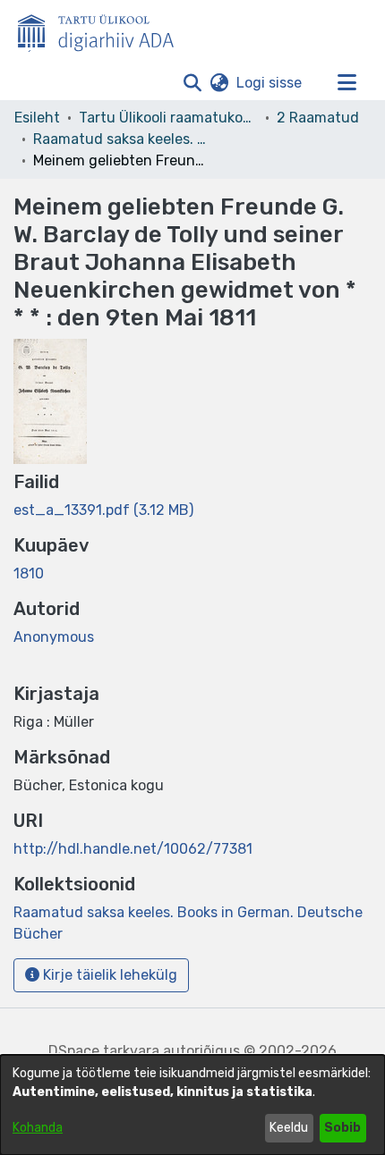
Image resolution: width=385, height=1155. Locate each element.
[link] (103, 510)
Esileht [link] (37, 117)
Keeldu (289, 1127)
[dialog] (192, 1105)
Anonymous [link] (53, 636)
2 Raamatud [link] (318, 117)
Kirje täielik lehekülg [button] (108, 974)
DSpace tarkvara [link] (103, 1050)
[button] (192, 83)
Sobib (342, 1127)
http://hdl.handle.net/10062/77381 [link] (132, 848)
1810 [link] (28, 573)
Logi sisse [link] (270, 82)
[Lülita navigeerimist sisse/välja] (346, 83)
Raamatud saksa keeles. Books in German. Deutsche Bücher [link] (122, 139)
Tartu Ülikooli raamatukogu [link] (168, 117)
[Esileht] (102, 29)
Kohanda (38, 1127)
